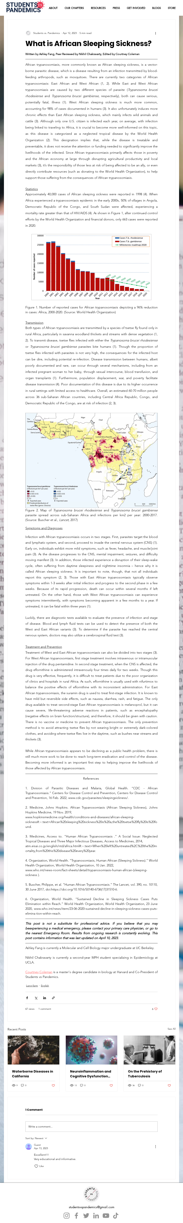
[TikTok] (116, 1216)
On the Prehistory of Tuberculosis (145, 1073)
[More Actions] (155, 1146)
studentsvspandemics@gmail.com (91, 1207)
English (45, 985)
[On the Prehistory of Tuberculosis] (149, 1050)
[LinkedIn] (96, 1216)
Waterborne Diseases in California (32, 1073)
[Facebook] (76, 1216)
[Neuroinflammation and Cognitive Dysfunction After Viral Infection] (91, 1050)
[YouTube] (106, 1216)
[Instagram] (67, 1216)
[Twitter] (86, 1216)
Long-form (32, 985)
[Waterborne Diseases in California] (33, 1050)
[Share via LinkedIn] (44, 998)
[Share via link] (53, 998)
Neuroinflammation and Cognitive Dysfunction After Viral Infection (90, 1074)
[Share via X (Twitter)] (36, 998)
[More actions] (155, 33)
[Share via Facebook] (27, 998)
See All (171, 1028)
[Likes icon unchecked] (36, 1166)
